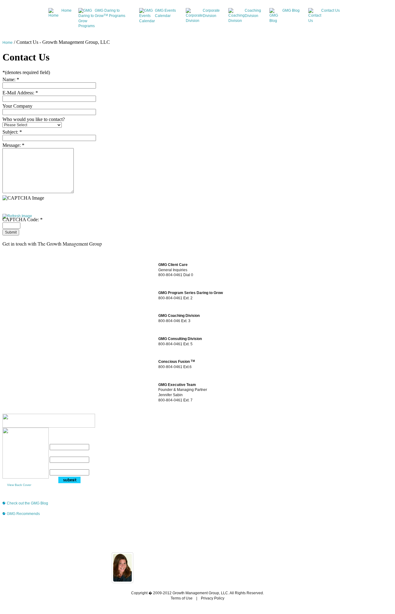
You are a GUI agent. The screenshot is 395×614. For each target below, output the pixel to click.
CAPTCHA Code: (22, 219)
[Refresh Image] (17, 216)
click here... (221, 578)
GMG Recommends (23, 514)
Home (66, 10)
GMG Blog (291, 10)
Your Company (17, 106)
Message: (13, 145)
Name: (10, 79)
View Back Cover (19, 485)
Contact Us (330, 10)
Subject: (12, 132)
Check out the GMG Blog (27, 503)
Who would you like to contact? (33, 119)
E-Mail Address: (20, 92)
